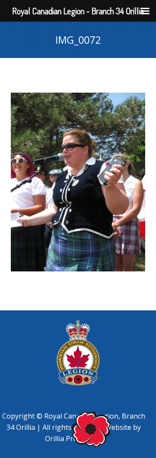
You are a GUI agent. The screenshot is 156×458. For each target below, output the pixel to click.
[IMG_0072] (78, 182)
